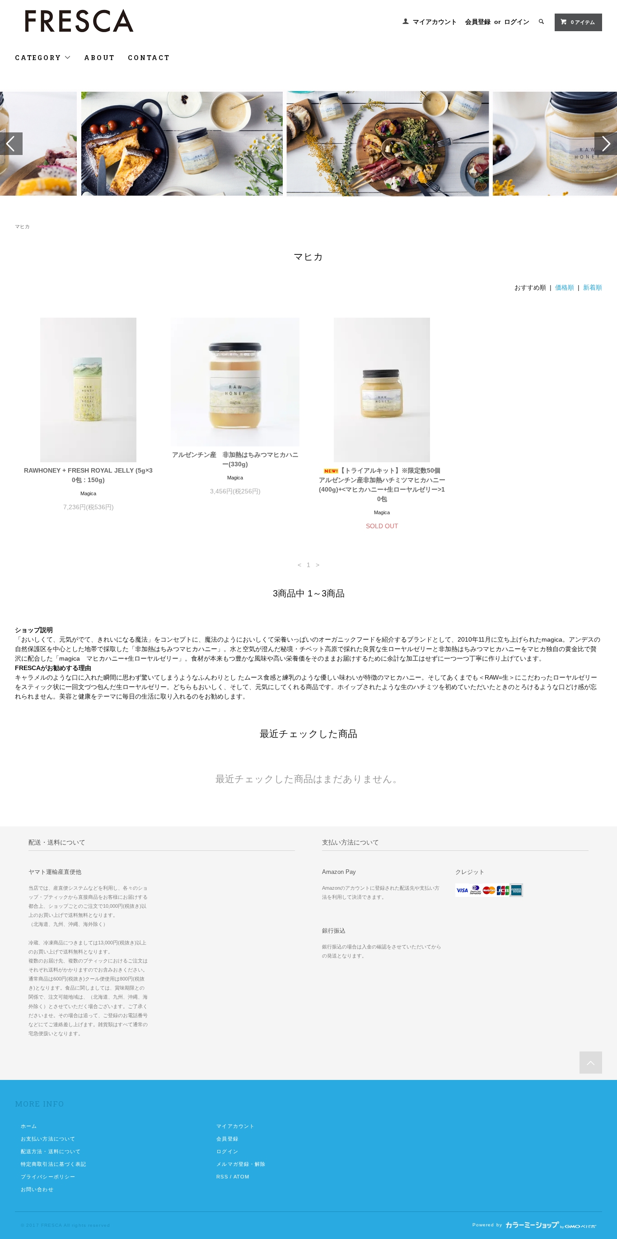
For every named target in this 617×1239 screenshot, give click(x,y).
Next (605, 143)
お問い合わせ (37, 1189)
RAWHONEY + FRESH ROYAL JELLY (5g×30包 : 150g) (88, 475)
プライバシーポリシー (48, 1176)
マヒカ (22, 226)
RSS (222, 1176)
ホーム (29, 1126)
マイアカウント (435, 21)
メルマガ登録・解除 (241, 1164)
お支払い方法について (48, 1138)
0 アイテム (583, 22)
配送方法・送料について (51, 1151)
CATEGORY (39, 57)
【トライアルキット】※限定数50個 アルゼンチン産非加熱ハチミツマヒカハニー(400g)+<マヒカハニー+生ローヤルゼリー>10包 (382, 484)
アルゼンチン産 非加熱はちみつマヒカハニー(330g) (235, 459)
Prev (11, 143)
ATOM (241, 1176)
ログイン (516, 21)
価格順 (564, 287)
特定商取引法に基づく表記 (53, 1164)
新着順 (592, 287)
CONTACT (149, 57)
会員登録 (478, 21)
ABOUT (99, 57)
